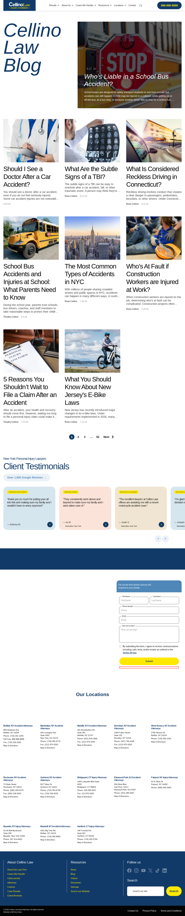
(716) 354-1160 (164, 738)
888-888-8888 (169, 5)
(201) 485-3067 (127, 793)
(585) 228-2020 (14, 793)
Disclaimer (76, 883)
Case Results (13, 891)
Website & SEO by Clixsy (12, 912)
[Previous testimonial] (158, 538)
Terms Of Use (130, 653)
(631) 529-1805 (90, 738)
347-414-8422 (16, 839)
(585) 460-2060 (164, 787)
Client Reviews (14, 895)
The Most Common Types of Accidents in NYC (90, 274)
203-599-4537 (90, 790)
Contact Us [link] (133, 911)
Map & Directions (10, 745)
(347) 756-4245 (127, 741)
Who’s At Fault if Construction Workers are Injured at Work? (152, 278)
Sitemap (75, 887)
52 (97, 436)
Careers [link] (11, 887)
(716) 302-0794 (90, 839)
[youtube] (143, 870)
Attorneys (11, 883)
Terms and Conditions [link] (171, 911)
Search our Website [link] (80, 891)
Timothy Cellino (10, 317)
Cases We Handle (84, 5)
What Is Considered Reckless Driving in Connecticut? (152, 176)
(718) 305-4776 (53, 741)
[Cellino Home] (19, 5)
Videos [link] (74, 878)
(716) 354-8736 (53, 790)
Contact (132, 5)
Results (52, 5)
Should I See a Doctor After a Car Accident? (27, 176)
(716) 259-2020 (14, 742)
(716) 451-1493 (16, 736)
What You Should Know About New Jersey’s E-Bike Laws (88, 391)
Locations (118, 5)
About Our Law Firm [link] (17, 870)
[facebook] (129, 870)
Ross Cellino (71, 196)
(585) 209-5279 (16, 790)
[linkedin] (164, 870)
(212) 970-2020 (51, 744)
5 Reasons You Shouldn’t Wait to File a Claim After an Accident (30, 391)
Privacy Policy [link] (149, 911)
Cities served (13, 878)
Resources (103, 5)
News (73, 870)
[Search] (141, 5)
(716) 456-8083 (53, 836)
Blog (73, 874)
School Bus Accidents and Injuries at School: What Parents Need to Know (29, 282)
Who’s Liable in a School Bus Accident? (126, 80)
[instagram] (136, 870)
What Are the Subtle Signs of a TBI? (91, 172)
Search (173, 891)
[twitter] (150, 870)
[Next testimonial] (165, 538)
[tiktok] (157, 870)
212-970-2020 (88, 793)
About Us (66, 5)
